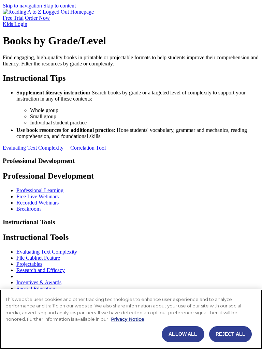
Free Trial (13, 18)
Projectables (29, 264)
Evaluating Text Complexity (33, 148)
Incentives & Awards (38, 282)
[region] (131, 319)
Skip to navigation (22, 6)
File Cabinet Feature (38, 258)
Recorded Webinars (37, 203)
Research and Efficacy (40, 270)
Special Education (35, 288)
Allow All (183, 334)
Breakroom (28, 209)
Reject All (230, 334)
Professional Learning (39, 190)
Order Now (37, 18)
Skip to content (59, 6)
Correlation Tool (88, 148)
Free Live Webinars (37, 196)
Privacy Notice (127, 319)
